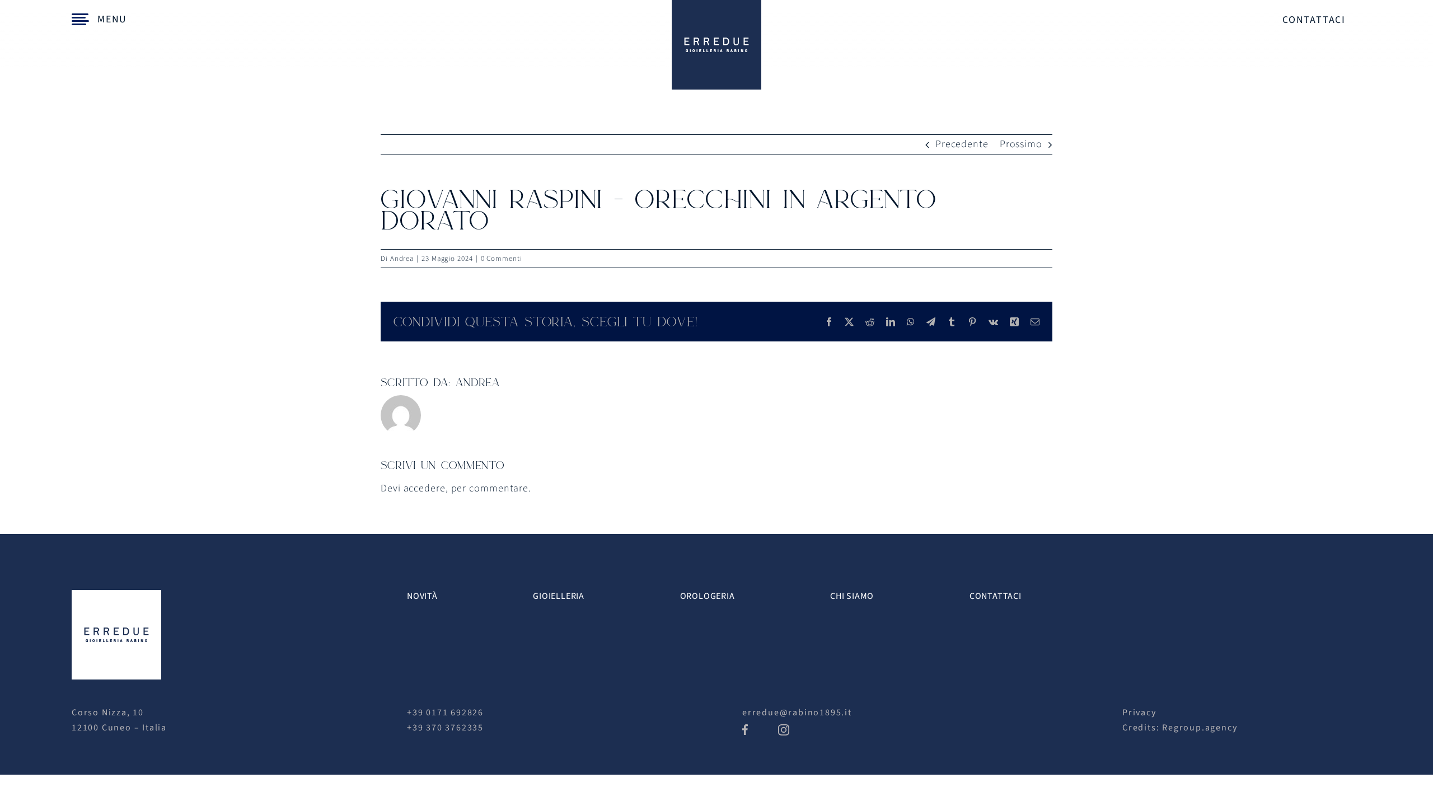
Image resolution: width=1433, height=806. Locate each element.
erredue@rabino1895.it (797, 712)
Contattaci (1314, 20)
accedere (425, 488)
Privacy (1139, 712)
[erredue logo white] (116, 595)
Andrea (402, 259)
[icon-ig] (783, 729)
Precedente (962, 144)
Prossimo (1021, 144)
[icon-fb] (745, 729)
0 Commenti (501, 259)
